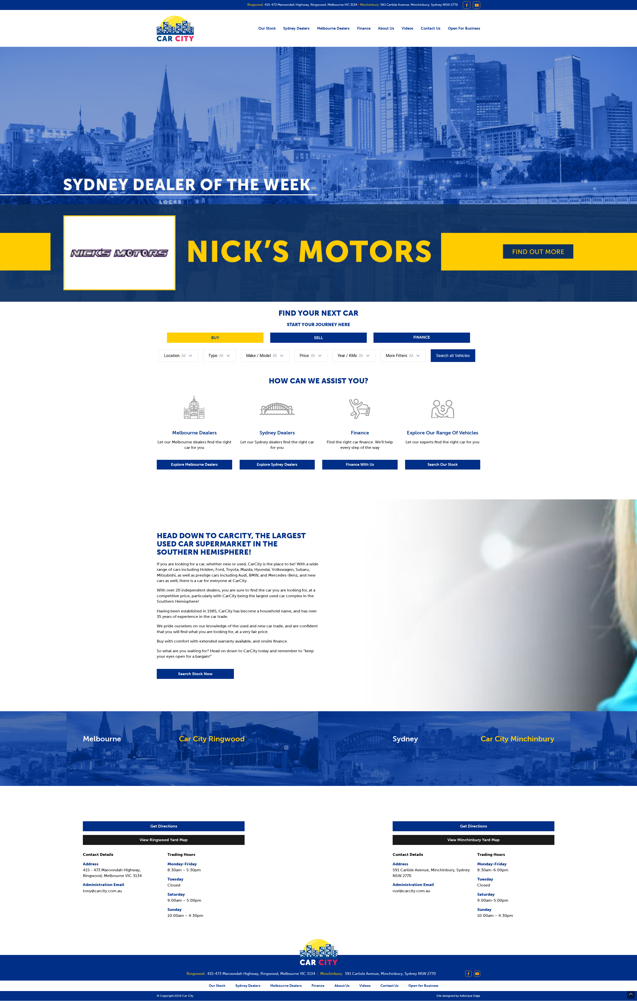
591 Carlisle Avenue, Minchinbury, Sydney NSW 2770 (419, 5)
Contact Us (430, 28)
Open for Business (464, 28)
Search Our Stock (442, 464)
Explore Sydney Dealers (277, 464)
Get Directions (163, 826)
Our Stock (267, 28)
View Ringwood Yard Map (164, 839)
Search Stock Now (195, 673)
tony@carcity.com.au (102, 890)
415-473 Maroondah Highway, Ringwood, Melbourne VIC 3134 (310, 5)
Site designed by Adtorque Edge (458, 996)
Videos (407, 28)
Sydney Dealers (296, 28)
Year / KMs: (348, 355)
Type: (213, 355)
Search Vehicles (453, 355)
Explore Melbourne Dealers (194, 464)
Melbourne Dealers (333, 28)
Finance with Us (360, 464)
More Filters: (397, 355)
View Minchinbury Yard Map (473, 839)
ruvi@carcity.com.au (411, 890)
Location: (172, 355)
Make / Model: (258, 355)
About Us (386, 28)
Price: (305, 355)
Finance (364, 28)
